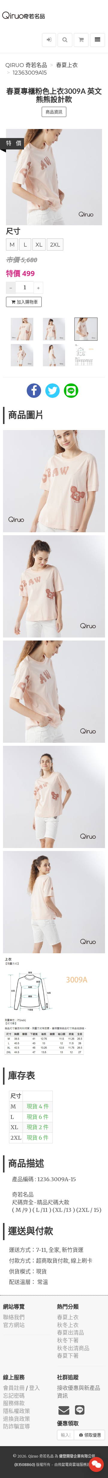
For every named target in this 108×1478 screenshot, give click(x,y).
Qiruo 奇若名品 (26, 65)
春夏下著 (68, 1355)
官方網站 (14, 1325)
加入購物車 (27, 302)
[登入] (49, 40)
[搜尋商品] (65, 40)
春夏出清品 (70, 1332)
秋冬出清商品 (73, 1348)
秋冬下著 (68, 1340)
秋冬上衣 (68, 1325)
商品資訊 (54, 112)
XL (39, 244)
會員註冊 (14, 1387)
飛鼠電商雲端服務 (72, 1464)
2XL (55, 244)
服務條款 (14, 1403)
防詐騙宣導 (16, 1426)
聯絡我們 (14, 1317)
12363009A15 (30, 72)
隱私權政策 (16, 1411)
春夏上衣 (67, 65)
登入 (34, 1387)
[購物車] (81, 40)
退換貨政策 (16, 1418)
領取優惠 (92, 1435)
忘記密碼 (14, 1395)
